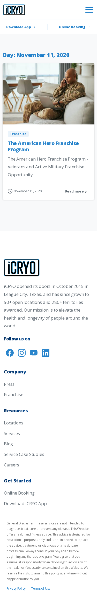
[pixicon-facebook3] (10, 352)
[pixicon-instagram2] (22, 352)
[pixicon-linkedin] (45, 352)
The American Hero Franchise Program (43, 146)
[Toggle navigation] (89, 9)
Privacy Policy (16, 588)
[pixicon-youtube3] (34, 352)
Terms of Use (40, 588)
